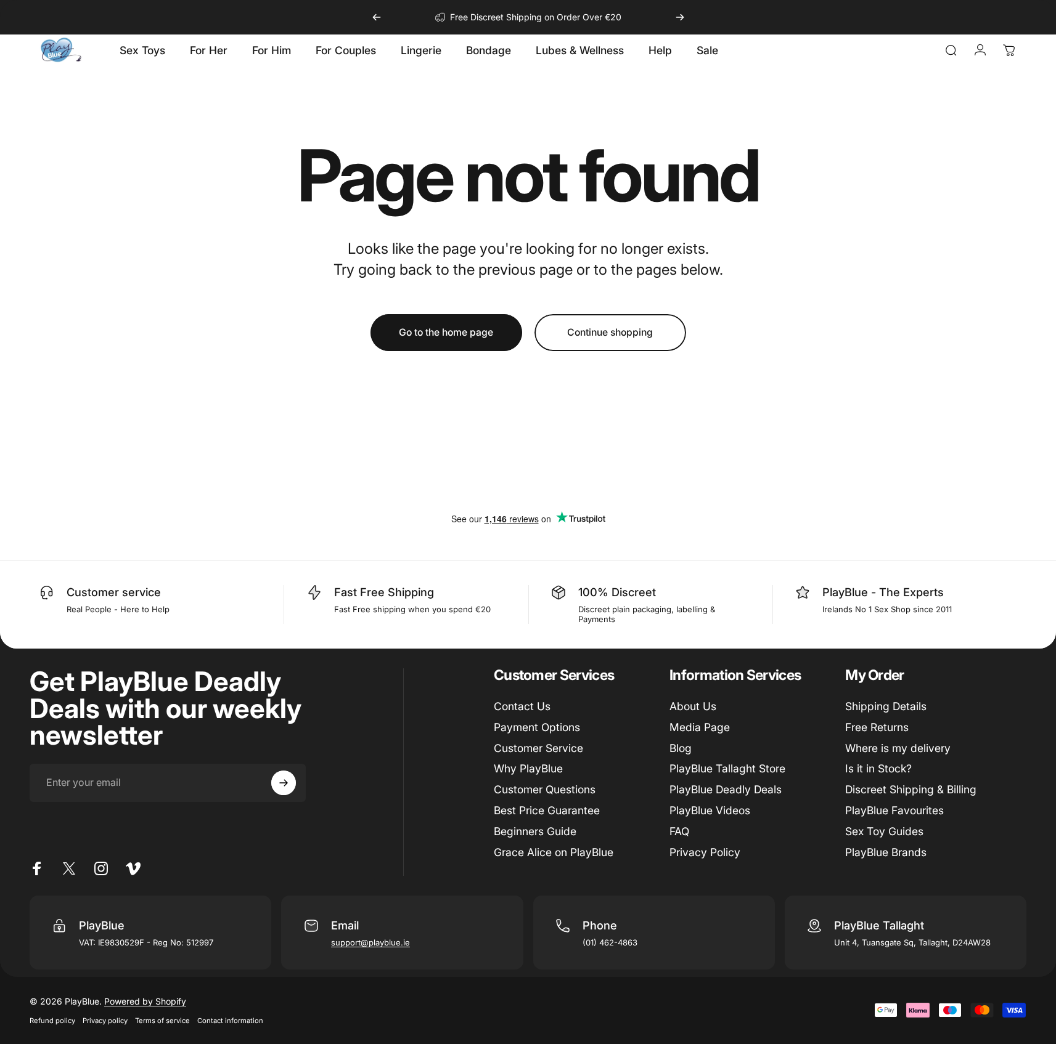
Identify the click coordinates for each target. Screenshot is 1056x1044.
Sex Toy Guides (884, 831)
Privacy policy (105, 1020)
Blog (680, 748)
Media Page (699, 727)
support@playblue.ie (370, 942)
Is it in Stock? (878, 768)
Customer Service (538, 748)
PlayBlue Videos (709, 810)
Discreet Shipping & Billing (910, 789)
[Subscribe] (283, 783)
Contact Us (522, 706)
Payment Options (537, 727)
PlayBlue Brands (886, 852)
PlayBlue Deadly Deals (725, 789)
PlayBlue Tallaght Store (727, 768)
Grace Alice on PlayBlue (553, 852)
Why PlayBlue (528, 768)
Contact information (230, 1020)
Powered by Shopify (145, 1001)
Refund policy (52, 1020)
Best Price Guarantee (547, 810)
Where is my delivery (898, 748)
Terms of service (162, 1020)
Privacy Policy (704, 852)
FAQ (679, 831)
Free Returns (877, 727)
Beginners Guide (535, 831)
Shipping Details (886, 706)
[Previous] (376, 17)
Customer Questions (545, 789)
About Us (692, 706)
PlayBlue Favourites (894, 810)
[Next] (680, 17)
